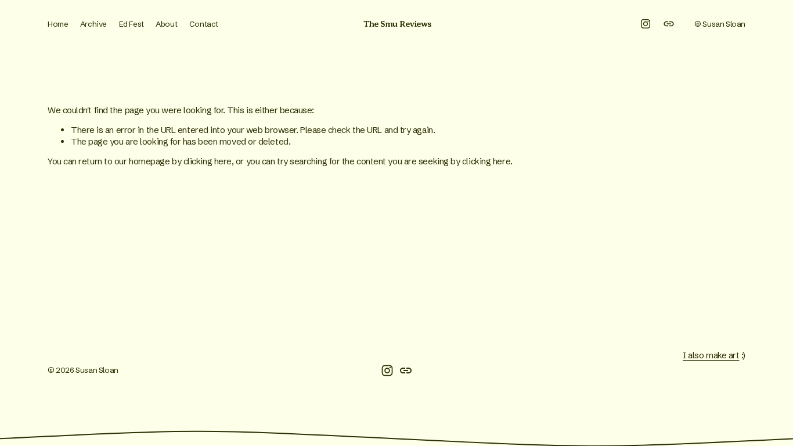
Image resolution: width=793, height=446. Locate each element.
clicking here (207, 161)
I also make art (711, 355)
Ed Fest (131, 23)
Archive (93, 23)
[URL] (669, 24)
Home (58, 23)
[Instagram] (645, 24)
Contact (203, 23)
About (166, 23)
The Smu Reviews (397, 23)
